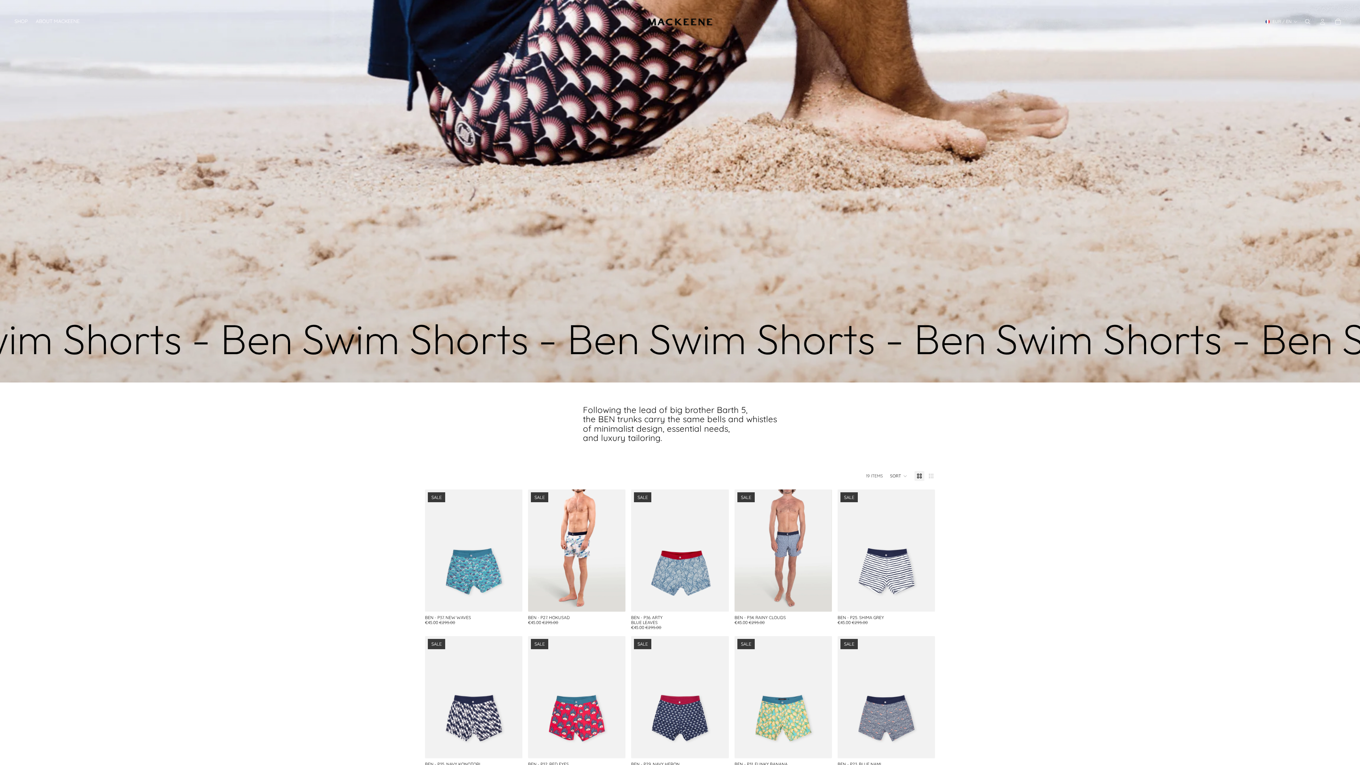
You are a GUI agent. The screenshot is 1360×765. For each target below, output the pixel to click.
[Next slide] (511, 550)
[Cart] (1338, 21)
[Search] (1307, 21)
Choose (517, 600)
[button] (898, 476)
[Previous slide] (435, 550)
